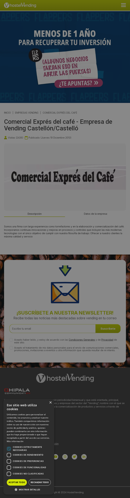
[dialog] (65, 249)
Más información (15, 441)
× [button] (50, 402)
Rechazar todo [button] (40, 482)
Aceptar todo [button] (17, 482)
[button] (29, 489)
